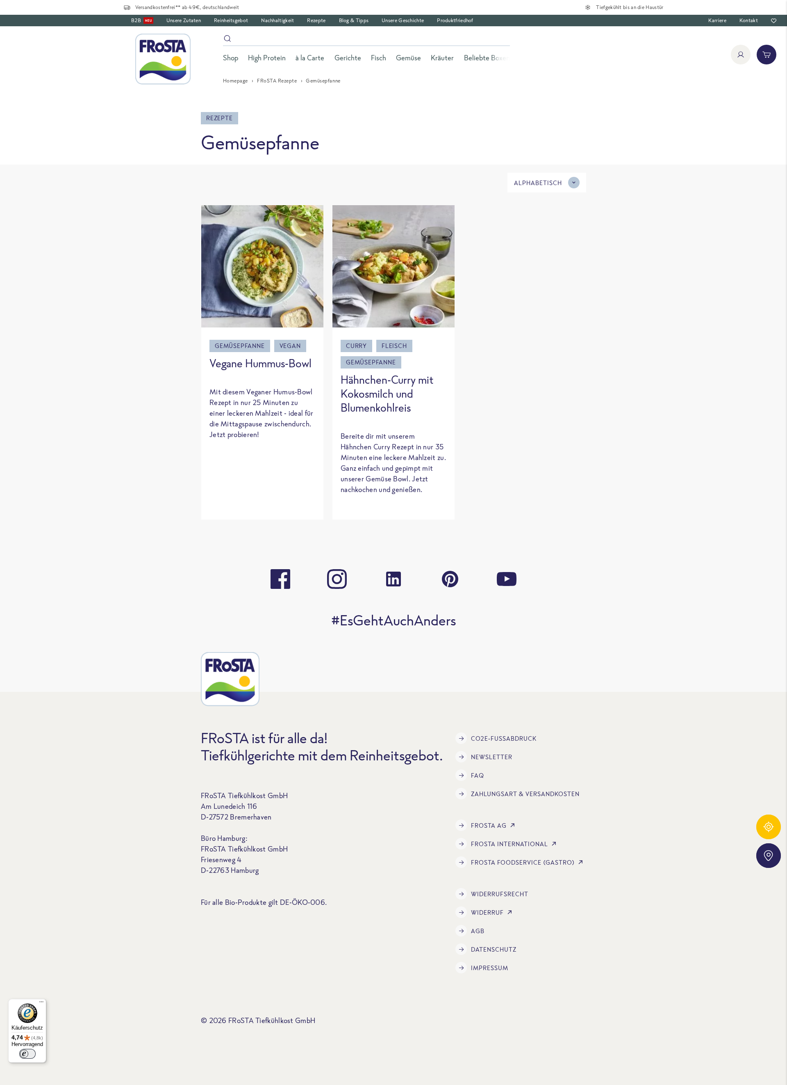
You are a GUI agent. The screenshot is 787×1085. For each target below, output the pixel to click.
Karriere (717, 20)
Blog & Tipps (354, 20)
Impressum (489, 968)
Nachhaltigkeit (277, 20)
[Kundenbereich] (741, 54)
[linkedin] (393, 579)
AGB (477, 931)
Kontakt (748, 20)
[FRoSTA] (163, 59)
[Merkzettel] (773, 20)
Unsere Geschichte (403, 20)
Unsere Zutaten (183, 20)
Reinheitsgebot (231, 20)
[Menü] (41, 1004)
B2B (141, 20)
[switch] (27, 1054)
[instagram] (337, 579)
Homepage (235, 80)
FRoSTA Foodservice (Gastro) (523, 862)
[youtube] (506, 579)
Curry (356, 346)
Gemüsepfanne (240, 346)
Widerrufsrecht (499, 894)
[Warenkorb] (766, 54)
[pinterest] (450, 579)
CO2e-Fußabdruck (504, 738)
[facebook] (280, 579)
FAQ (477, 775)
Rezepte (316, 20)
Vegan (290, 346)
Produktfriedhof (455, 20)
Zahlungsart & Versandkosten (525, 794)
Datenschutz (493, 949)
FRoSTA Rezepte (277, 80)
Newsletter (491, 757)
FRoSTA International (509, 844)
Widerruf (487, 912)
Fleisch (394, 346)
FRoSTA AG (489, 825)
